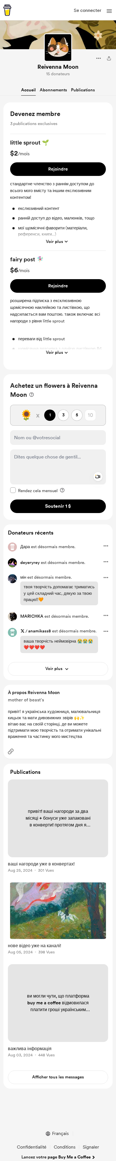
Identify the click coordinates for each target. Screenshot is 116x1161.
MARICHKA (31, 616)
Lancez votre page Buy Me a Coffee (56, 1157)
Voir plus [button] (54, 241)
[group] (58, 195)
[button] (109, 11)
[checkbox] (34, 490)
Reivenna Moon (58, 66)
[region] (58, 236)
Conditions (64, 1147)
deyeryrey (30, 562)
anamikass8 (39, 631)
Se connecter (87, 10)
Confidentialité (31, 1147)
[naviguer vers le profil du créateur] (58, 47)
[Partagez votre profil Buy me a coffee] (108, 58)
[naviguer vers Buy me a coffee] (7, 10)
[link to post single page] (58, 826)
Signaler (91, 1147)
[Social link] (11, 751)
